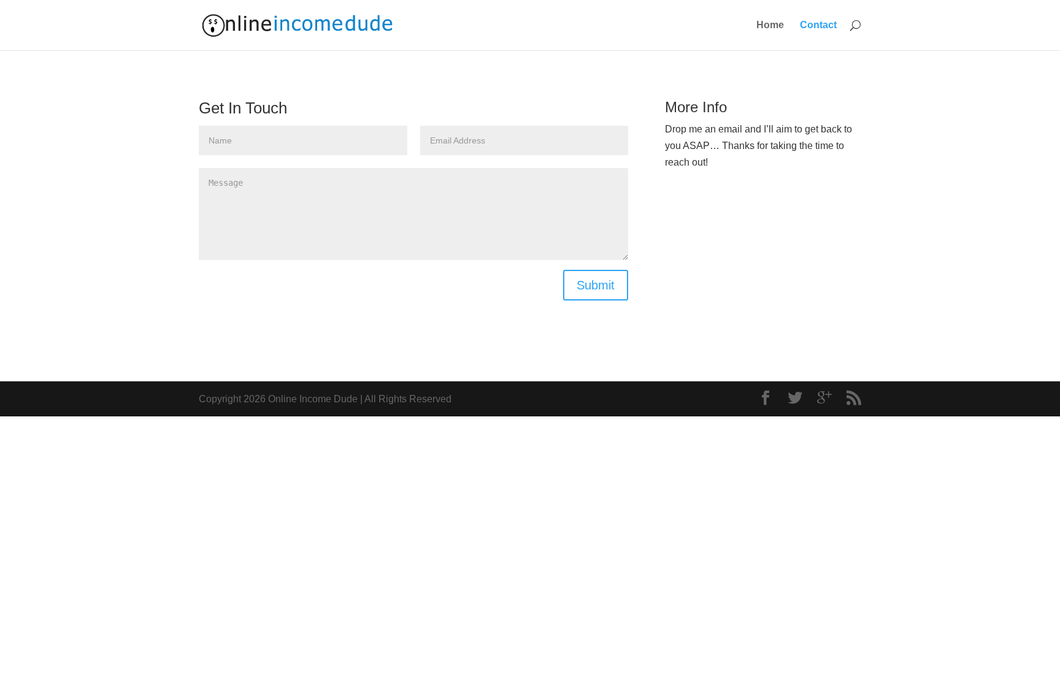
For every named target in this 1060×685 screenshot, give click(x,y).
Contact (818, 25)
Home (770, 25)
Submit (596, 285)
